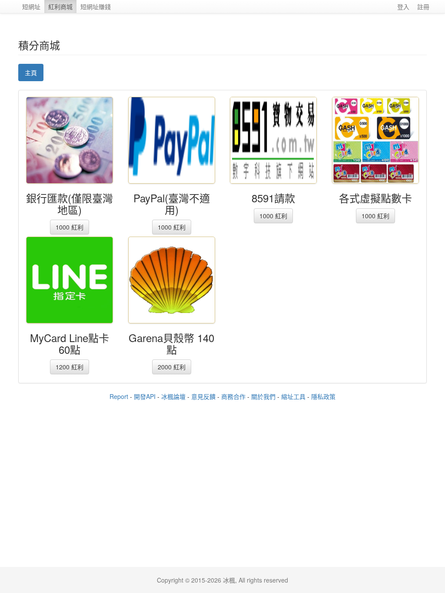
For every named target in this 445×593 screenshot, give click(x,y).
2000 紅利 (172, 366)
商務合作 (233, 396)
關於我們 (263, 396)
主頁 (31, 72)
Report (119, 396)
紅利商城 (60, 6)
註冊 (423, 6)
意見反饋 (203, 396)
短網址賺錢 (95, 6)
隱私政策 (323, 396)
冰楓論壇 (173, 396)
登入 (403, 6)
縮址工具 (293, 396)
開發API (145, 396)
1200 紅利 (69, 366)
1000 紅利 (69, 227)
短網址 (31, 6)
